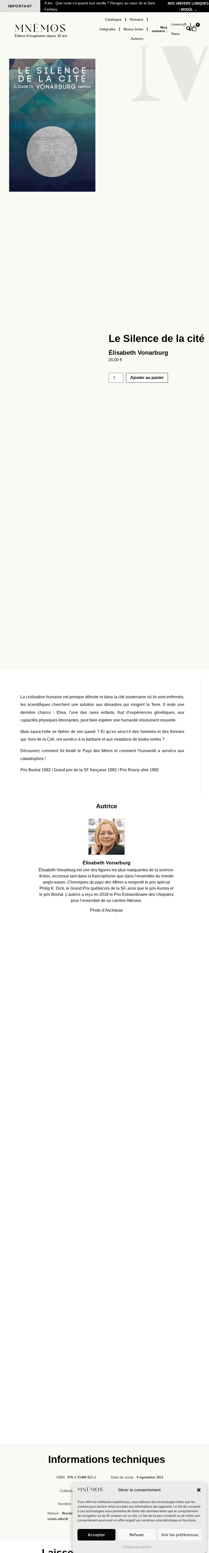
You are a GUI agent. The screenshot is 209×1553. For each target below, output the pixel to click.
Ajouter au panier (147, 377)
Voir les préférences (180, 1534)
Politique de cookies (137, 1546)
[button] (198, 1490)
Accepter (96, 1534)
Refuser (136, 1534)
